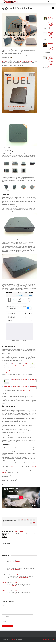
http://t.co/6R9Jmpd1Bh (12, 593)
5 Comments (23, 511)
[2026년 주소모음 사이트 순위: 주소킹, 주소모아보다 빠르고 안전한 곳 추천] (45, 43)
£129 (12, 466)
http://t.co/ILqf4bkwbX (15, 569)
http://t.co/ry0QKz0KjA (12, 585)
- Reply (15, 558)
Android (14, 352)
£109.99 (34, 466)
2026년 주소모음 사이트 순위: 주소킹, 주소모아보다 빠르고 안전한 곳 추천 (50, 47)
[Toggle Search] (48, 1)
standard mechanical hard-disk (25, 61)
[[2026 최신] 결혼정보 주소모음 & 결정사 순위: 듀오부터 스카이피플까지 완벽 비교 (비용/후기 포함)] (45, 17)
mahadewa (4, 558)
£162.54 (13, 470)
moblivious (4, 566)
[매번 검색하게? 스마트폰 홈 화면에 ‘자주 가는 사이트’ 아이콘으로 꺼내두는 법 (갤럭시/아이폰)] (45, 56)
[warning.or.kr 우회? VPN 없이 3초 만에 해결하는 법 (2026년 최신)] (45, 32)
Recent (48, 13)
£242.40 (4, 472)
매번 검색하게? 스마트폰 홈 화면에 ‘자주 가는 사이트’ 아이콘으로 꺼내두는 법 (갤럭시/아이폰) (50, 61)
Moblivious (13, 639)
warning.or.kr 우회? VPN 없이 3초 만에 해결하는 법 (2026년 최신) (50, 35)
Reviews (18, 511)
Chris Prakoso (5, 511)
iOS (9, 352)
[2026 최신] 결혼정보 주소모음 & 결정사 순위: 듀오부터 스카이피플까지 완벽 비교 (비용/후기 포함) (50, 22)
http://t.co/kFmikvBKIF (15, 561)
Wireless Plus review (25, 390)
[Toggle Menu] (53, 1)
